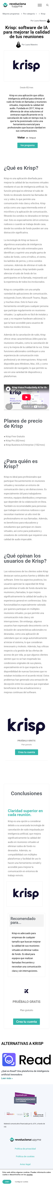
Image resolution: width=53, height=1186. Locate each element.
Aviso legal (25, 1164)
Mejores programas (11, 14)
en (27, 138)
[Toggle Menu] (40, 5)
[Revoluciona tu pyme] (14, 5)
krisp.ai (32, 138)
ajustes (30, 1175)
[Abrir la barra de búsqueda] (47, 5)
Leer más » (7, 1078)
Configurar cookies (21, 1182)
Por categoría (29, 14)
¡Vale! (7, 1182)
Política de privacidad (25, 1148)
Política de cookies (25, 1156)
